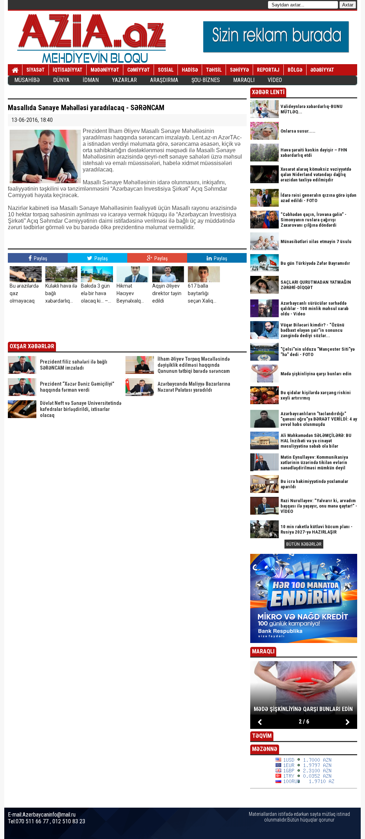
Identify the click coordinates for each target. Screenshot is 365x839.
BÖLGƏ (295, 70)
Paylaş (40, 258)
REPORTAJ (268, 70)
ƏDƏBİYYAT (322, 70)
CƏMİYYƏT (138, 70)
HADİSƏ (190, 70)
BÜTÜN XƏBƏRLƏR (304, 544)
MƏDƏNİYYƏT (105, 70)
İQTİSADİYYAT (67, 70)
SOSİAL (166, 70)
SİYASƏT (35, 70)
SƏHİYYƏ (239, 70)
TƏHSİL (214, 70)
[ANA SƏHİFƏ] (15, 70)
